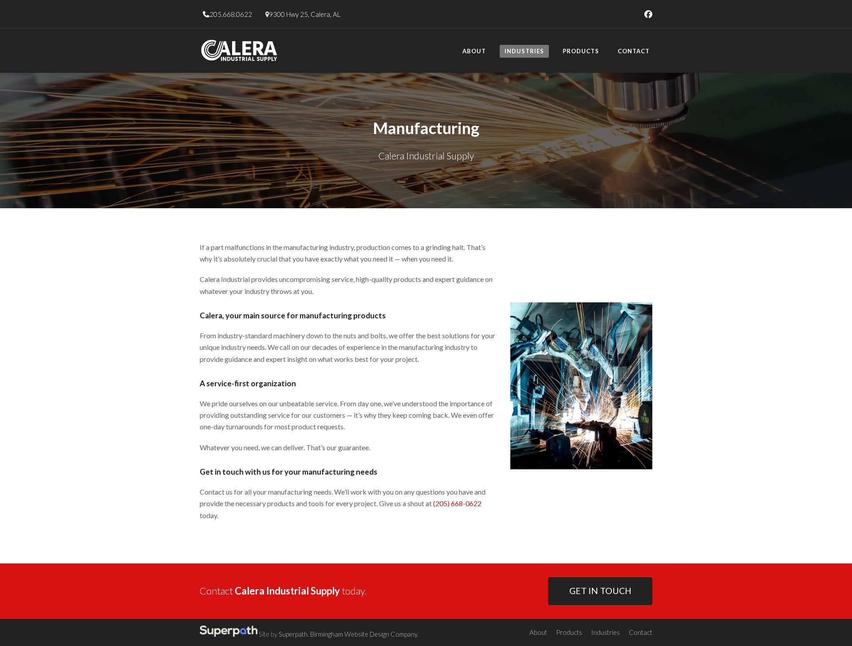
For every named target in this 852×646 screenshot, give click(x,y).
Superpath (293, 634)
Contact (640, 632)
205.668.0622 (230, 14)
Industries (605, 632)
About (538, 632)
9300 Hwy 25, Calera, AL (304, 14)
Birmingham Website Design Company (363, 634)
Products (569, 632)
